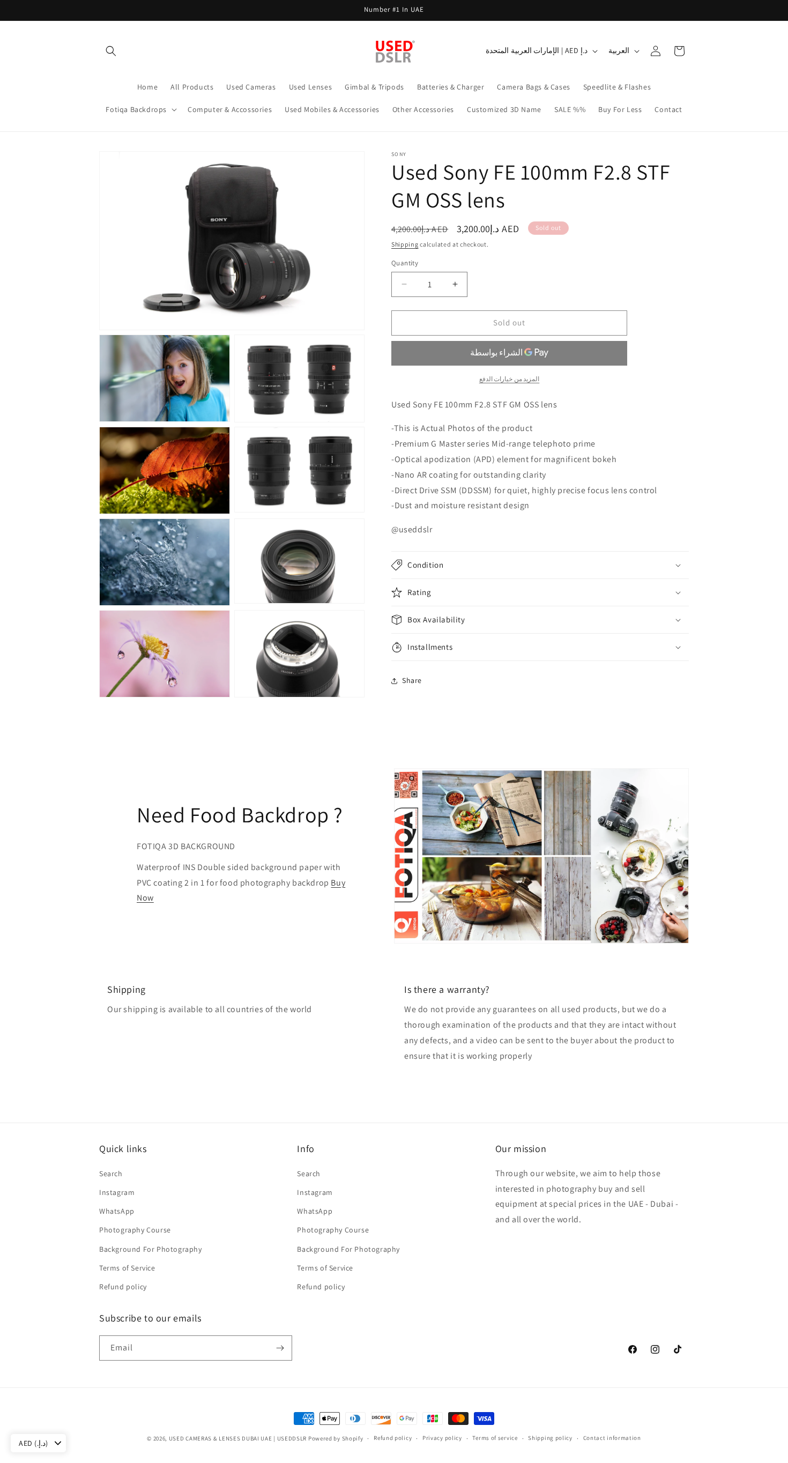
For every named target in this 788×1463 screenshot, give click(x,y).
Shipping (405, 244)
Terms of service (494, 1438)
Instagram (117, 1192)
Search (111, 1173)
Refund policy (123, 1286)
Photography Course (135, 1229)
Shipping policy (550, 1438)
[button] (111, 51)
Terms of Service (127, 1267)
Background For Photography (150, 1248)
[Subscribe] (280, 1348)
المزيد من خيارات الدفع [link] (509, 379)
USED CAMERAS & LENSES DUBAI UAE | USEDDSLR (238, 1438)
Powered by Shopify (335, 1438)
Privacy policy (442, 1438)
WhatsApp (117, 1210)
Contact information (612, 1438)
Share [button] (412, 681)
